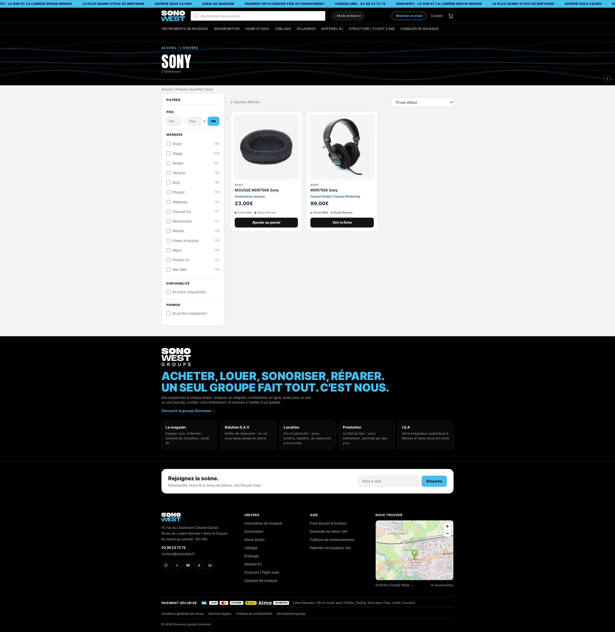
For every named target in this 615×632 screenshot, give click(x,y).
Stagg (195, 153)
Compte (437, 16)
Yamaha (195, 173)
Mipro (195, 250)
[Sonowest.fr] (173, 16)
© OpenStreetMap (442, 585)
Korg (195, 182)
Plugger (195, 192)
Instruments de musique (184, 29)
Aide (314, 515)
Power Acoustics (195, 241)
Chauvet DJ (195, 212)
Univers (252, 515)
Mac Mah (195, 270)
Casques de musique (419, 29)
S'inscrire (434, 481)
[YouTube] (188, 565)
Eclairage (306, 29)
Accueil (166, 89)
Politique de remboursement (332, 539)
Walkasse (195, 202)
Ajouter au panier (266, 222)
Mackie (195, 231)
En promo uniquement (189, 313)
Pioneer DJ (195, 260)
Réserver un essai (409, 16)
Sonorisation (227, 29)
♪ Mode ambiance (348, 16)
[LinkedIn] (210, 565)
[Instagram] (165, 565)
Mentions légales (220, 613)
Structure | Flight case (372, 29)
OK (213, 121)
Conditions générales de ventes (182, 613)
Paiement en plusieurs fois (330, 548)
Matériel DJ (332, 29)
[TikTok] (199, 565)
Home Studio (257, 29)
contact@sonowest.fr (178, 554)
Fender (195, 163)
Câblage (283, 29)
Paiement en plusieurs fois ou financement (284, 4)
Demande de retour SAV (329, 531)
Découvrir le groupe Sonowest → (188, 411)
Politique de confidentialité (254, 613)
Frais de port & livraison (328, 523)
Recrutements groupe (291, 613)
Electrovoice (195, 221)
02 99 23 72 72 (173, 547)
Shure (195, 144)
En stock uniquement (188, 292)
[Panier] (451, 16)
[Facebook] (176, 565)
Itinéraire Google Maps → (394, 585)
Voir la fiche (342, 222)
